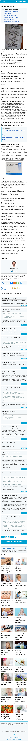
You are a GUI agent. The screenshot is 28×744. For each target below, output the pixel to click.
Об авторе (14, 271)
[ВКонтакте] (11, 283)
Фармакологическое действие (11, 11)
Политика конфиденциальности (14, 739)
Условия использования (14, 737)
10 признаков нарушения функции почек (12, 135)
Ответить (24, 305)
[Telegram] (21, 283)
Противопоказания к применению (12, 21)
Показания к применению (10, 15)
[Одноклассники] (14, 283)
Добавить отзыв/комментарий (14, 541)
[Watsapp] (17, 283)
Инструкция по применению (11, 17)
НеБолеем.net (21, 1)
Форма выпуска (7, 13)
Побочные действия (9, 19)
